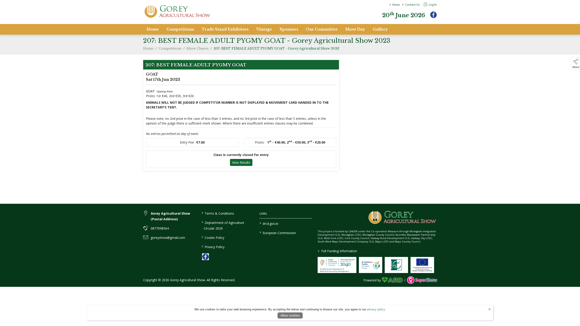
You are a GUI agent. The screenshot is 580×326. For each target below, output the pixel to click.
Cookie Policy (212, 237)
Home (153, 29)
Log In (432, 4)
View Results (241, 162)
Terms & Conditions (217, 213)
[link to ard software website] (392, 280)
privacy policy (376, 309)
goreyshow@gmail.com (168, 237)
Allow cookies (290, 315)
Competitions (180, 29)
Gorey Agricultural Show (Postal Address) (170, 216)
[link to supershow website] (422, 280)
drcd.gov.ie (269, 223)
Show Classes (197, 48)
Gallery (380, 29)
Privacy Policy (212, 246)
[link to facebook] (205, 256)
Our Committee (322, 29)
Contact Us (412, 4)
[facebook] (433, 14)
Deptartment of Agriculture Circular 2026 (222, 225)
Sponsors (289, 29)
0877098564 (160, 228)
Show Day (355, 29)
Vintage (264, 29)
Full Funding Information (337, 251)
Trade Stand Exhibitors (225, 29)
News (396, 4)
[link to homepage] (177, 11)
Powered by (372, 280)
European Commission (278, 232)
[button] (575, 63)
